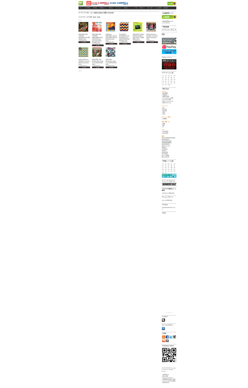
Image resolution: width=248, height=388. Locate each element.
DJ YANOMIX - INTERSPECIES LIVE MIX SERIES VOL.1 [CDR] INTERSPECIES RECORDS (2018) (124, 37)
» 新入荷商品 (165, 93)
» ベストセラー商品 (166, 99)
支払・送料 (150, 7)
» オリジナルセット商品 (167, 97)
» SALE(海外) (165, 132)
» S (174, 81)
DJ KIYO (164, 150)
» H (171, 77)
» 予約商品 (164, 94)
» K (165, 79)
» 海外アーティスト (166, 102)
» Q (168, 81)
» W (171, 82)
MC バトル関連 (165, 155)
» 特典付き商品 (165, 96)
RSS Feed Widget (169, 312)
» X (174, 82)
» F (165, 77)
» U (165, 82)
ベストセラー (118, 7)
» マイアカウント (166, 22)
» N (174, 79)
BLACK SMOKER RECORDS (168, 137)
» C (171, 75)
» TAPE (163, 113)
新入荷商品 (87, 7)
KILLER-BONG (165, 139)
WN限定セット (102, 7)
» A (165, 75)
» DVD (163, 112)
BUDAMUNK (165, 152)
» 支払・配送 (165, 375)
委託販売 (166, 7)
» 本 (163, 126)
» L (168, 79)
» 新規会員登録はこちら (167, 21)
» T (163, 82)
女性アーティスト (166, 145)
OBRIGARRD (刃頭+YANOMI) (103, 12)
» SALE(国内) (165, 131)
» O (91, 12)
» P (165, 81)
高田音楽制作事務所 (166, 142)
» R (171, 81)
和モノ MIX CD (165, 156)
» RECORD (164, 110)
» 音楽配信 (164, 118)
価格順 (94, 17)
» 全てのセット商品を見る (168, 193)
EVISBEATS (164, 148)
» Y (163, 84)
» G (168, 77)
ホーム (81, 7)
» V (168, 82)
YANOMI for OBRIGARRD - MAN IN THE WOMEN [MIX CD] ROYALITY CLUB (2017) (111, 37)
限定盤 (125, 7)
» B (168, 75)
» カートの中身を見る (167, 200)
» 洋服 (163, 123)
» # (162, 75)
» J (162, 79)
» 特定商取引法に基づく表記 (168, 379)
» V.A (169, 84)
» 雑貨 (163, 124)
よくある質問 (158, 7)
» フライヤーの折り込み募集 (168, 380)
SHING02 (164, 147)
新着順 (98, 17)
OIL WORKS (165, 153)
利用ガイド (142, 7)
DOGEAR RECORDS (166, 140)
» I (174, 77)
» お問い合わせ (165, 382)
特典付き (111, 7)
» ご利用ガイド (165, 374)
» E (163, 77)
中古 (136, 7)
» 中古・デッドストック (167, 101)
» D (174, 75)
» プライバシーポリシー (167, 377)
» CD (163, 107)
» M (171, 79)
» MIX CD (164, 108)
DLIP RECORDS (165, 144)
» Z (165, 84)
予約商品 (95, 7)
